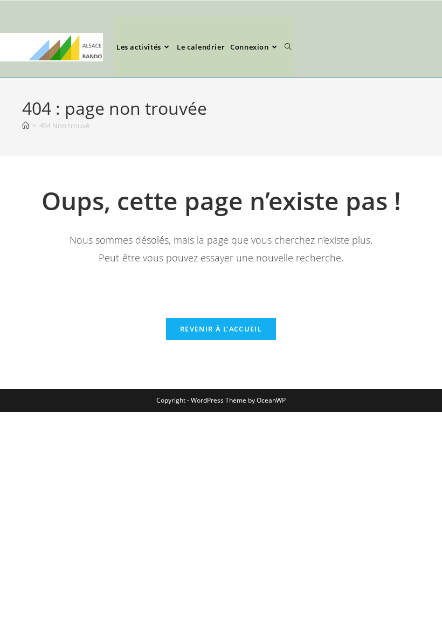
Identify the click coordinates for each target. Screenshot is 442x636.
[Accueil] (25, 125)
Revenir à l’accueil (221, 329)
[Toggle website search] (288, 47)
